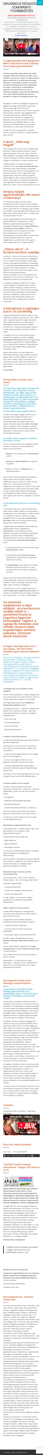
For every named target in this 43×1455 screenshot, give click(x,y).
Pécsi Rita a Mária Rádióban (17, 1144)
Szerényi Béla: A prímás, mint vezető (18, 381)
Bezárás (40, 2)
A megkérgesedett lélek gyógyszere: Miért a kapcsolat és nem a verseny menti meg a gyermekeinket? (21, 63)
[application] (21, 1155)
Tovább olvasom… (21, 35)
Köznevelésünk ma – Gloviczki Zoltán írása (18, 1298)
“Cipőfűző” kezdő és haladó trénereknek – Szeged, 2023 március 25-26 (21, 1167)
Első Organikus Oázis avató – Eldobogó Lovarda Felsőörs (17, 982)
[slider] (37, 1155)
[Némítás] (32, 1156)
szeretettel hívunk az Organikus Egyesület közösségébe (17, 618)
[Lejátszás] (5, 1156)
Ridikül (10, 370)
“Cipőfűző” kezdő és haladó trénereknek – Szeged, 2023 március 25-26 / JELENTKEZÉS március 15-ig (22, 1250)
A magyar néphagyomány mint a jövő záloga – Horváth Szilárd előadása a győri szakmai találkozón (21, 649)
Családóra (8, 1105)
